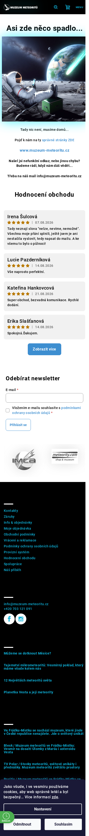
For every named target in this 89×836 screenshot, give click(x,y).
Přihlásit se (18, 425)
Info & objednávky (18, 522)
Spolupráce (13, 564)
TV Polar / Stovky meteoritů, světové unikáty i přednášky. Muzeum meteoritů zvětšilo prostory (42, 765)
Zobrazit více (44, 349)
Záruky (9, 516)
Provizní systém (16, 552)
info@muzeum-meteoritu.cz (26, 604)
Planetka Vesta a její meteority (28, 692)
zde (55, 797)
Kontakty (11, 511)
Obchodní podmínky (19, 534)
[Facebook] (9, 618)
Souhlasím (63, 824)
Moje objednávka (17, 528)
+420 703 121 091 (18, 609)
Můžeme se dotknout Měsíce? (27, 653)
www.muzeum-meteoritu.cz (44, 150)
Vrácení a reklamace (20, 540)
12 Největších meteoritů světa (28, 680)
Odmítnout (22, 824)
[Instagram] (20, 618)
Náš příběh (12, 570)
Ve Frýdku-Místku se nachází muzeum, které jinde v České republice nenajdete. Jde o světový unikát (44, 732)
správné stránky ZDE (58, 140)
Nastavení (42, 809)
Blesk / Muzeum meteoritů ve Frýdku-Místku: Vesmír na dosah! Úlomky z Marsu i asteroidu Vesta (39, 749)
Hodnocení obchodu (45, 194)
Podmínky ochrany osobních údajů (31, 546)
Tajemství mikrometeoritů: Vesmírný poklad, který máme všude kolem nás (43, 666)
